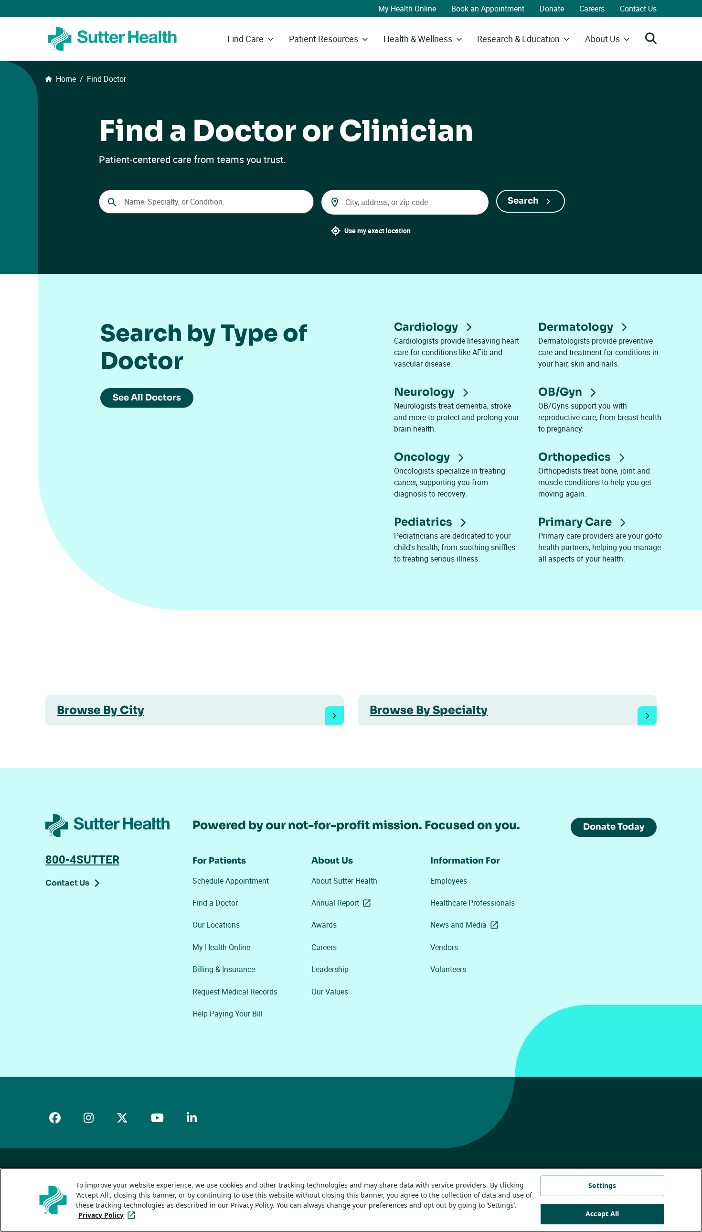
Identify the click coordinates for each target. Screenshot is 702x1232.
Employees (448, 880)
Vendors (444, 947)
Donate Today (613, 826)
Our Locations (216, 924)
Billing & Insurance (223, 969)
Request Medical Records (234, 991)
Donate (552, 8)
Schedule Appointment (230, 880)
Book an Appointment (487, 8)
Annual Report (342, 902)
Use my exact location (377, 230)
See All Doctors (147, 397)
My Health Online (407, 8)
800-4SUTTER (82, 859)
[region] (351, 1200)
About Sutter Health (344, 880)
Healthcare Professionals (472, 902)
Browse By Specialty (429, 710)
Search (523, 200)
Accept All (602, 1213)
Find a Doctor (215, 902)
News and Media (466, 924)
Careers (592, 8)
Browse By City (100, 710)
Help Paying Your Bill (227, 1013)
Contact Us (638, 8)
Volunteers (448, 969)
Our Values (329, 991)
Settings (602, 1185)
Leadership (330, 969)
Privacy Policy (108, 1215)
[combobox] (206, 201)
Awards (324, 924)
